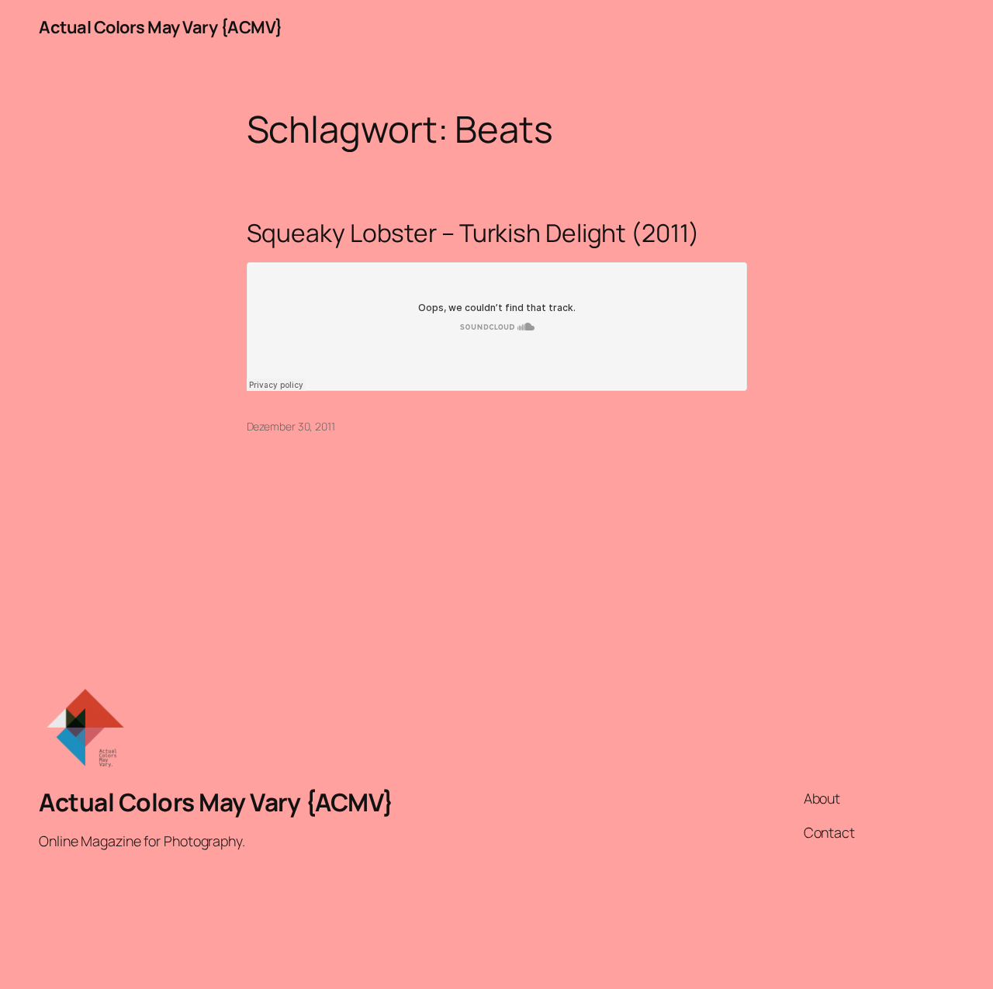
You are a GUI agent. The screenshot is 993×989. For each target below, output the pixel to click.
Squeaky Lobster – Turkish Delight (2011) (473, 233)
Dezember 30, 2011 (291, 426)
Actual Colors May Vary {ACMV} (161, 27)
